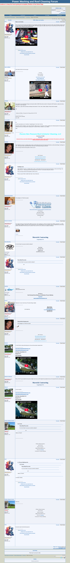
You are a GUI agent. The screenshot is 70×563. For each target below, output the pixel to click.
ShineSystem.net (50, 308)
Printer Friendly (63, 18)
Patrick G (6, 387)
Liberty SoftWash (7, 67)
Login (64, 10)
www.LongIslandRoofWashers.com (59, 548)
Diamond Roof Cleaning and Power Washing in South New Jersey (40, 209)
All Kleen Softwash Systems (9, 420)
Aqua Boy (6, 286)
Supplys (61, 547)
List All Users (23, 15)
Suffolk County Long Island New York (26, 51)
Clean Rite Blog (26, 54)
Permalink (57, 21)
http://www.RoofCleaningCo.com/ (22, 350)
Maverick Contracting (8, 220)
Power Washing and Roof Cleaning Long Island (27, 53)
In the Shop (28, 17)
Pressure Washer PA (40, 78)
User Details (47, 15)
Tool (59, 547)
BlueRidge (6, 141)
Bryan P (6, 300)
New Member (63, 12)
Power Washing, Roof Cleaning (10, 17)
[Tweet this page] (61, 557)
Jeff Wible (6, 100)
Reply (59, 18)
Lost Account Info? (62, 13)
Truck (64, 547)
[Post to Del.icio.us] (65, 557)
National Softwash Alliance (20, 17)
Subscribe (63, 555)
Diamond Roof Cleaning (9, 195)
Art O (5, 21)
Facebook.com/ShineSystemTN (49, 309)
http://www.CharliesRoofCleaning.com (23, 348)
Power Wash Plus (8, 241)
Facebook (42, 449)
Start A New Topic (54, 18)
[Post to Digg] (63, 557)
